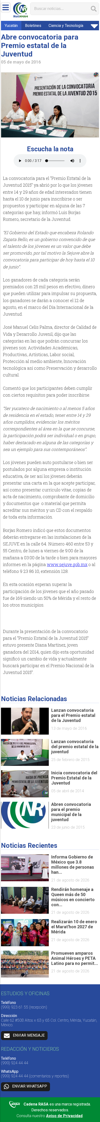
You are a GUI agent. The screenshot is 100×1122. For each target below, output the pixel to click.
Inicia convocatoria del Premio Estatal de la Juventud (74, 777)
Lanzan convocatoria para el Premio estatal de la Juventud (73, 715)
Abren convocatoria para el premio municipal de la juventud (71, 812)
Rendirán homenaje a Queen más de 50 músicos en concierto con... (73, 897)
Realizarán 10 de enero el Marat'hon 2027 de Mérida (74, 926)
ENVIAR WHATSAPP (29, 1086)
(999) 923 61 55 (14, 1007)
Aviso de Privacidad (64, 1116)
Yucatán (11, 25)
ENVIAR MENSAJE (29, 1035)
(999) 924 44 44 (14, 1063)
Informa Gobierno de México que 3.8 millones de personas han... (72, 864)
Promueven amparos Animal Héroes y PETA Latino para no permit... (74, 958)
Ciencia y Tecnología (66, 25)
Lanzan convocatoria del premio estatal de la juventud (75, 746)
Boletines (33, 25)
